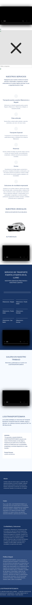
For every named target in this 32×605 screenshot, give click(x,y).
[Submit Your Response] (0, 68)
